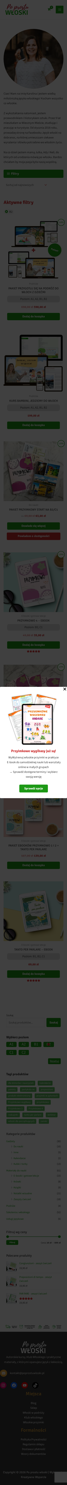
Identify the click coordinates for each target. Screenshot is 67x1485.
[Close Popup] (65, 689)
